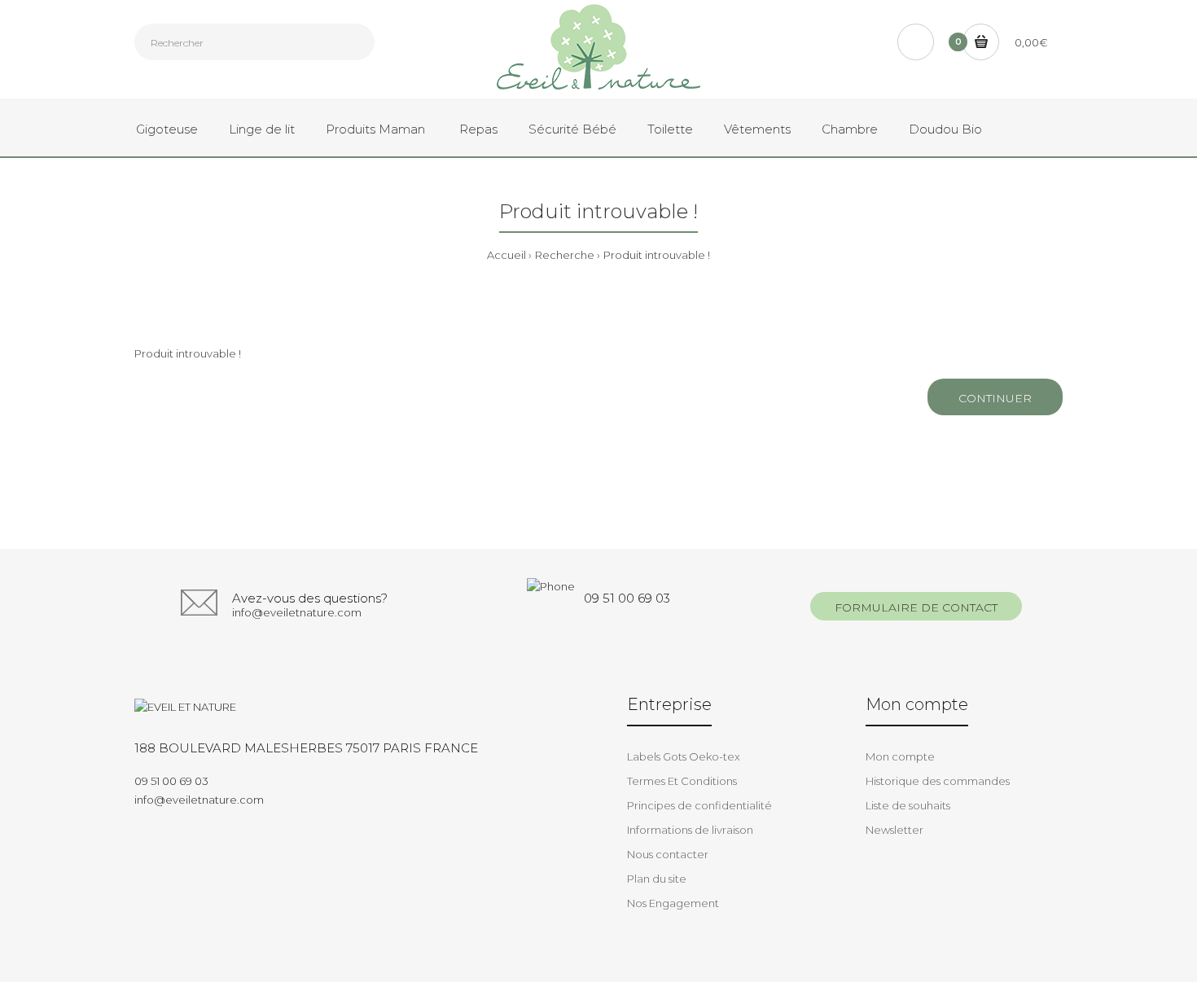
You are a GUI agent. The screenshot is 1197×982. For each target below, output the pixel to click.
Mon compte (900, 756)
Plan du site (656, 878)
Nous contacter (667, 854)
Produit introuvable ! (656, 254)
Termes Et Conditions (682, 780)
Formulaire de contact (916, 607)
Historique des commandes (938, 780)
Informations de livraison (690, 829)
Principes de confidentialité (699, 805)
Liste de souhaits (908, 805)
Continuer (995, 398)
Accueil (506, 254)
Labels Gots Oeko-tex (683, 756)
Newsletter (894, 829)
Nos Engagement (673, 903)
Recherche (564, 254)
